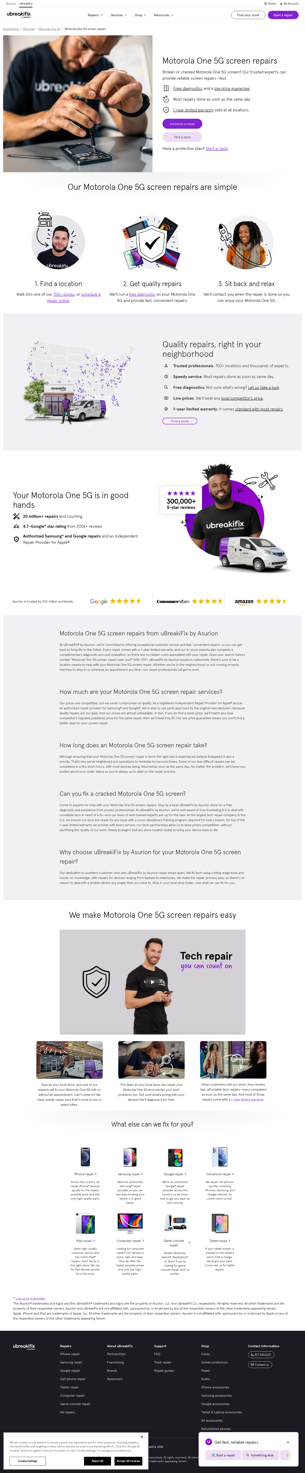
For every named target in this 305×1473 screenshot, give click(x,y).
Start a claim (217, 148)
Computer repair (129, 1241)
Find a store (180, 421)
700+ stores (63, 294)
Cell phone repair (218, 1174)
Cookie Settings (28, 1461)
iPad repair (84, 1241)
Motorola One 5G (50, 29)
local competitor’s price (242, 398)
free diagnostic (142, 294)
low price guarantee (232, 88)
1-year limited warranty (193, 110)
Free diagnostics (188, 88)
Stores (272, 3)
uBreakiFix (26, 3)
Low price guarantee (30, 1298)
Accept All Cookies (128, 1461)
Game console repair (173, 1242)
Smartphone (11, 29)
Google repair (173, 1174)
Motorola (28, 29)
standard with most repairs (259, 409)
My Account (291, 3)
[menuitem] (95, 14)
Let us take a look (263, 387)
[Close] (141, 1436)
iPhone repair (84, 1174)
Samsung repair (129, 1174)
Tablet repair (219, 1241)
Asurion (11, 3)
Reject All (97, 1461)
